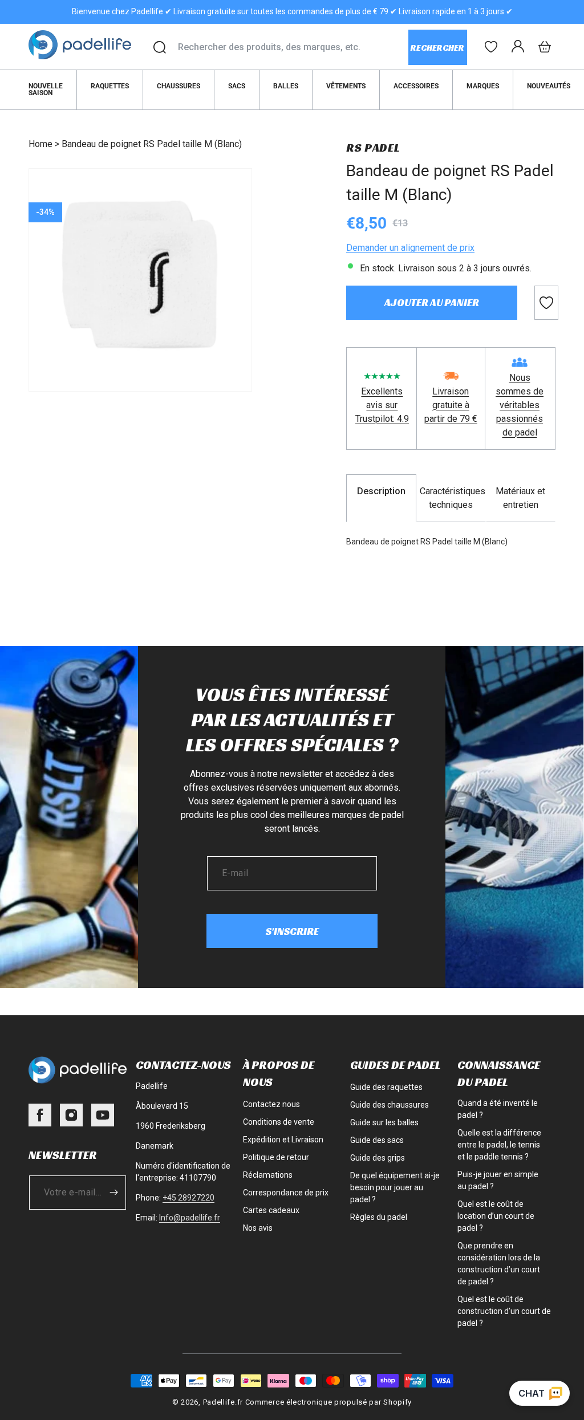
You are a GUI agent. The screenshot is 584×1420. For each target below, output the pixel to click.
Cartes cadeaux (271, 1210)
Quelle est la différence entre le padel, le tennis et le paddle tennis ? (499, 1144)
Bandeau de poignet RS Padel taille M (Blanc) (152, 144)
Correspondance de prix (285, 1192)
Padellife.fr (223, 1402)
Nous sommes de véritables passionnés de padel (520, 405)
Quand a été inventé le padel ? (497, 1109)
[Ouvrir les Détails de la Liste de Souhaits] (491, 46)
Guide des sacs (377, 1140)
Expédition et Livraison (283, 1139)
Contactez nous (271, 1104)
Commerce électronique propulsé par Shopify (328, 1402)
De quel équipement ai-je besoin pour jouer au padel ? (395, 1187)
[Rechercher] (159, 47)
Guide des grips (377, 1157)
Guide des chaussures (389, 1104)
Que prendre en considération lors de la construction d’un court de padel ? (498, 1263)
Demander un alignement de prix (410, 247)
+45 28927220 (188, 1197)
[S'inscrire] (113, 1192)
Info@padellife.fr (189, 1217)
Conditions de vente (278, 1121)
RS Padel (373, 147)
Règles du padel (378, 1217)
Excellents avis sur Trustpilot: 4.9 (382, 405)
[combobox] (293, 47)
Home (40, 144)
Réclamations (268, 1174)
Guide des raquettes (386, 1087)
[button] (544, 46)
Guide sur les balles (384, 1122)
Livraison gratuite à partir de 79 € (450, 405)
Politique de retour (276, 1157)
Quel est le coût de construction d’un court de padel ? (504, 1311)
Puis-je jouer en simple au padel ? (497, 1180)
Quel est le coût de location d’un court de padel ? (495, 1215)
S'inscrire (292, 931)
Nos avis (258, 1227)
